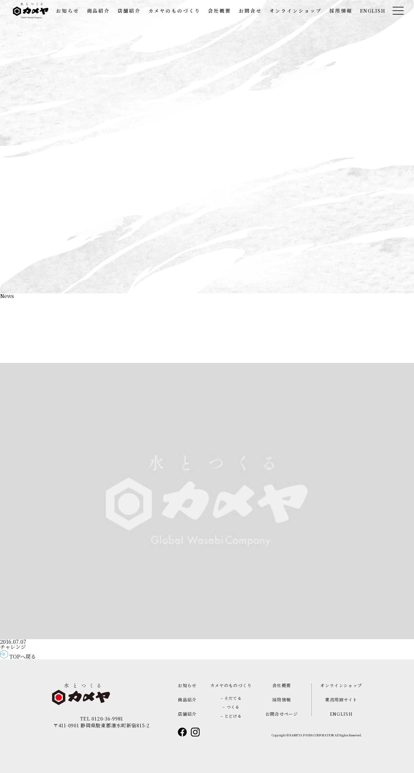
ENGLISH (372, 10)
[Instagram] (195, 732)
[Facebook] (182, 732)
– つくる (231, 707)
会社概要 (219, 10)
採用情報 (341, 10)
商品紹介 (98, 10)
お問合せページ (282, 714)
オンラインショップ (295, 10)
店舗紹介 (129, 10)
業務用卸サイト (341, 700)
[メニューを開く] (398, 11)
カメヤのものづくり (174, 10)
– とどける (231, 716)
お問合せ (250, 10)
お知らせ (67, 10)
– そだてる (231, 698)
